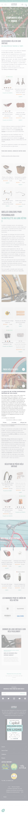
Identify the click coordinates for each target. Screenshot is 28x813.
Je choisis (14, 422)
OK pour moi (23, 422)
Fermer (4, 422)
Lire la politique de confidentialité (8, 417)
